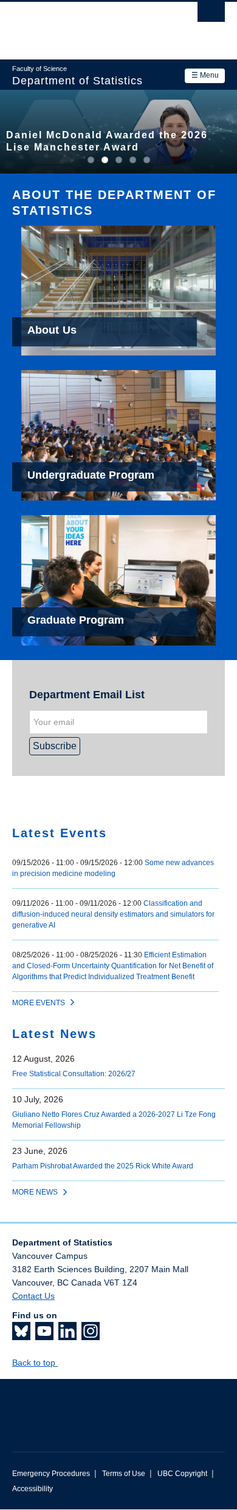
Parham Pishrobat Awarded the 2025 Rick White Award (102, 1166)
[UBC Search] (211, 15)
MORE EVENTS (38, 1003)
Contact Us (33, 1296)
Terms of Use (123, 1473)
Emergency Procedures (51, 1473)
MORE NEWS (35, 1192)
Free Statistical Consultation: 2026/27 (74, 1074)
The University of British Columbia (86, 25)
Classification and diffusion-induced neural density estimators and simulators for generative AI (113, 914)
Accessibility (32, 1489)
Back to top (35, 1362)
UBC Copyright (182, 1473)
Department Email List (87, 695)
